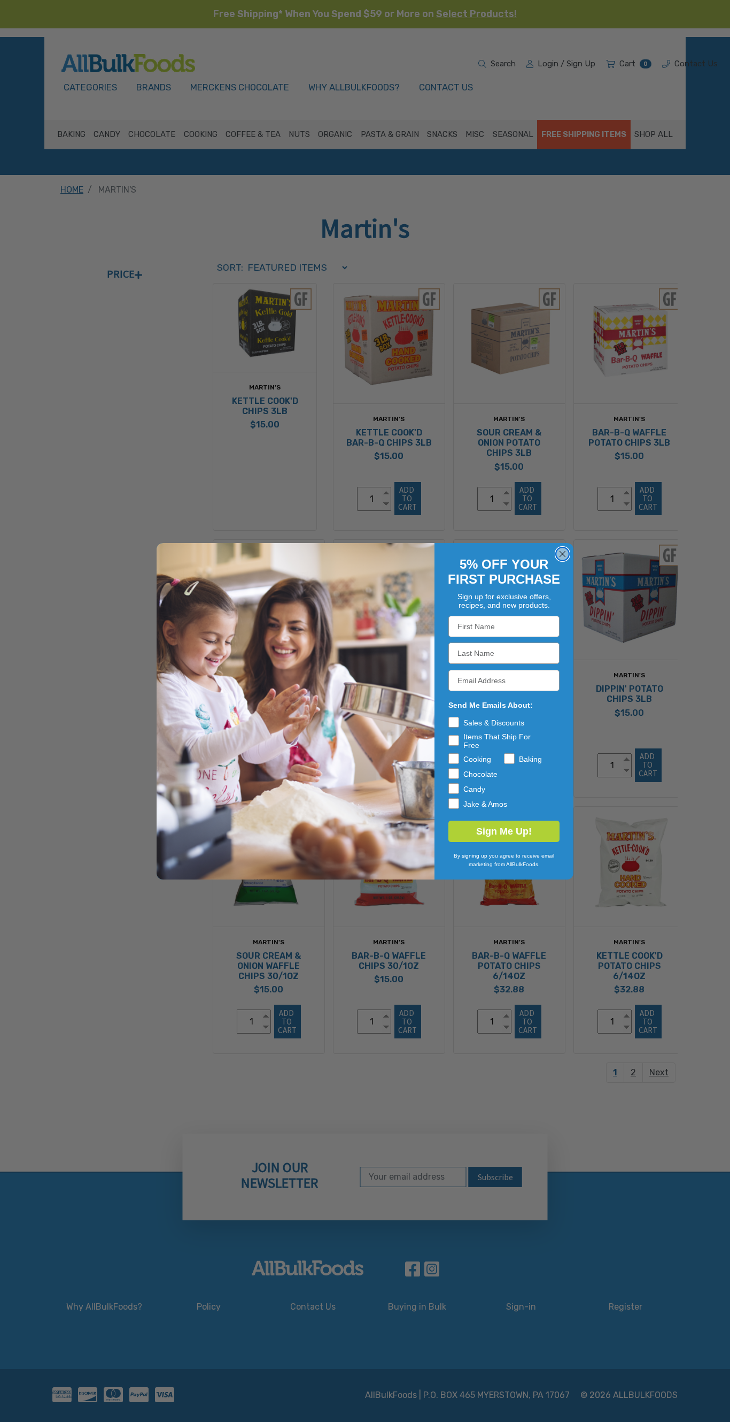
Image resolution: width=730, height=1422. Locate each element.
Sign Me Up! (504, 831)
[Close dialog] (562, 554)
